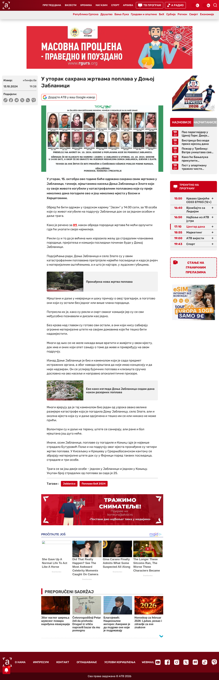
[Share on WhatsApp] (28, 100)
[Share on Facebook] (11, 100)
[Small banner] (193, 93)
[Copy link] (5, 100)
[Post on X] (22, 100)
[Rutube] (195, 662)
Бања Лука (121, 14)
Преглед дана (52, 5)
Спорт (115, 5)
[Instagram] (176, 662)
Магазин (101, 5)
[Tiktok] (204, 662)
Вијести (70, 5)
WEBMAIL (148, 662)
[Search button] (215, 5)
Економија (207, 14)
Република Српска (85, 14)
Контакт (62, 662)
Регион (182, 14)
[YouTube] (157, 662)
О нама (20, 662)
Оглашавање (87, 662)
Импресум (41, 662)
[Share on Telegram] (17, 100)
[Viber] (214, 662)
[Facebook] (167, 662)
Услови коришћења (119, 662)
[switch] (195, 5)
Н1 (75, 225)
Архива (128, 5)
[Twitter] (186, 662)
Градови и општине (144, 14)
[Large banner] (109, 47)
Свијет (193, 14)
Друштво (106, 14)
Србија (171, 14)
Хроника (86, 5)
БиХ (161, 14)
